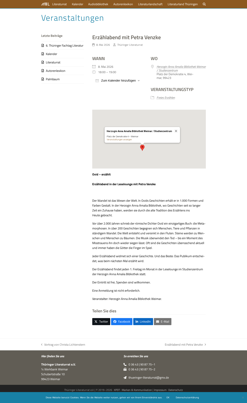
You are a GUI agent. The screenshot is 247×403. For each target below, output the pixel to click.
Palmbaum (53, 79)
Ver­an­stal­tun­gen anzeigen (119, 139)
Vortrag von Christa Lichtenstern (63, 344)
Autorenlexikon (55, 70)
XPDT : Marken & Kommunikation (133, 390)
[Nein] (242, 397)
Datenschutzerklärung (187, 397)
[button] (204, 4)
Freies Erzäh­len (166, 97)
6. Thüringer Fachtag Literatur (64, 45)
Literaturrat (53, 62)
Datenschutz (175, 390)
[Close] (176, 131)
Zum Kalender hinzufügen (118, 80)
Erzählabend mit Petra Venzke (184, 344)
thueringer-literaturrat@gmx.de (148, 377)
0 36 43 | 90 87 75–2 (141, 369)
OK (167, 397)
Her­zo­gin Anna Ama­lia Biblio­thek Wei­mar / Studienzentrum (181, 68)
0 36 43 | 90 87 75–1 (141, 364)
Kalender (51, 54)
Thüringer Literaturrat (130, 45)
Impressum (160, 390)
